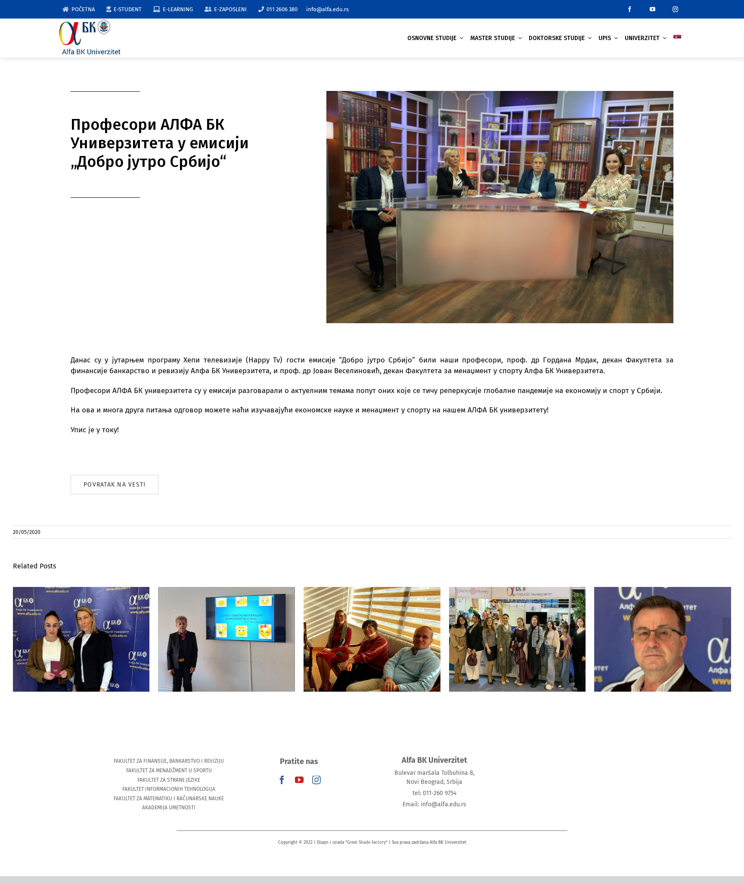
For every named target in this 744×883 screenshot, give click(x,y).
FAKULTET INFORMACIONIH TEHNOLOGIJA (168, 789)
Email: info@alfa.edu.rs (434, 804)
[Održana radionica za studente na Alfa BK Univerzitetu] (226, 639)
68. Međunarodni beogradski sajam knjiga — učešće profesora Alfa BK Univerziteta (517, 621)
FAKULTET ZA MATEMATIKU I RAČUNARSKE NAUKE (169, 799)
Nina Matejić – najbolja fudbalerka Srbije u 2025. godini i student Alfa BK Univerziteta (81, 621)
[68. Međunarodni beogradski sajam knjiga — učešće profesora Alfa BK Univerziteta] (517, 639)
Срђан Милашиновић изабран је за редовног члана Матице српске (663, 621)
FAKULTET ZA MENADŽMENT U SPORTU (169, 771)
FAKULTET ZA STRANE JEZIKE (168, 780)
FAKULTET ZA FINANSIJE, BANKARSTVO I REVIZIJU (169, 761)
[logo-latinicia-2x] (90, 23)
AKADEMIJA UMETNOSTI (168, 808)
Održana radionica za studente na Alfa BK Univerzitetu (226, 626)
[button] (17, 639)
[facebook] (629, 9)
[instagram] (675, 9)
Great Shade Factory (366, 842)
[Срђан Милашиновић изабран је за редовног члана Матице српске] (662, 639)
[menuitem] (677, 38)
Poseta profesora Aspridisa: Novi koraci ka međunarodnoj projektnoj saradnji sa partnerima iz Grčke (372, 616)
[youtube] (652, 9)
